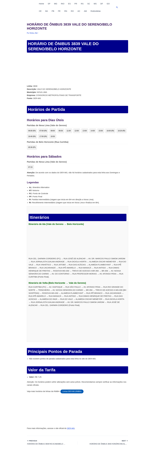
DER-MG (71, 428)
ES (69, 4)
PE (59, 11)
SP (49, 4)
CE (40, 11)
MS (95, 4)
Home (41, 4)
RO (72, 11)
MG (55, 4)
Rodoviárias (96, 11)
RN (65, 11)
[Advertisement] (77, 69)
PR (75, 4)
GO (108, 4)
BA (46, 11)
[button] (117, 7)
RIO (62, 4)
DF (101, 4)
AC (79, 11)
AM (85, 11)
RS (82, 4)
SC (88, 4)
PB (53, 11)
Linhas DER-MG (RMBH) (72, 391)
